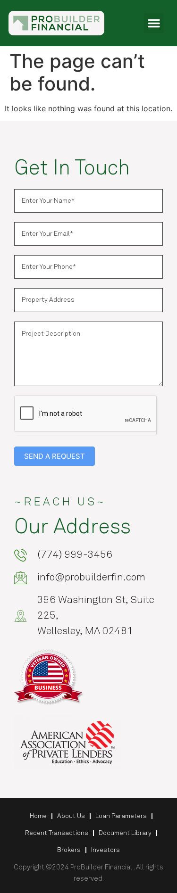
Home (38, 816)
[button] (154, 23)
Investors (105, 850)
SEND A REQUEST (54, 456)
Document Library (125, 833)
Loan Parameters (121, 816)
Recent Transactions (56, 833)
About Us (71, 816)
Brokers (69, 850)
